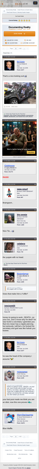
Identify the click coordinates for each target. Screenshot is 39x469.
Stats (31, 454)
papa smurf (22, 189)
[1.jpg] (20, 93)
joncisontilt (9, 306)
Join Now (18, 33)
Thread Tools (6, 53)
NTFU (19, 458)
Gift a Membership (23, 454)
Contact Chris (8, 450)
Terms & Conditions (29, 450)
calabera (21, 244)
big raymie (22, 214)
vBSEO (28, 468)
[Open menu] (35, 2)
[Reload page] (4, 11)
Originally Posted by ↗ (14, 287)
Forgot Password (18, 450)
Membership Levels (11, 454)
